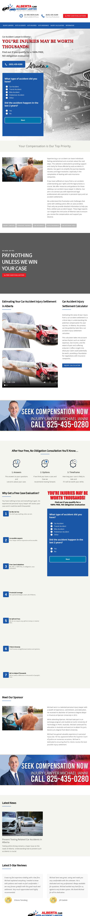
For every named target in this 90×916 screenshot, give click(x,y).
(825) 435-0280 (15, 64)
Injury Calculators (57, 25)
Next (23, 120)
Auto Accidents (20, 25)
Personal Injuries (24, 225)
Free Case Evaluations (76, 16)
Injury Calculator (72, 365)
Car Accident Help (69, 225)
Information (70, 25)
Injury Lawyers (8, 25)
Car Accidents (39, 225)
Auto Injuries (31, 25)
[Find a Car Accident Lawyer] (19, 7)
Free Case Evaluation (14, 275)
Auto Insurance (43, 25)
